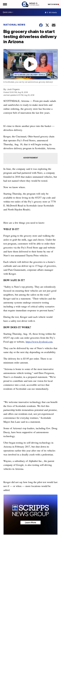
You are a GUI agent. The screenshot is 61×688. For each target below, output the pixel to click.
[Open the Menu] (4, 4)
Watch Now (53, 4)
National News (14, 24)
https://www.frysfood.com (39, 341)
